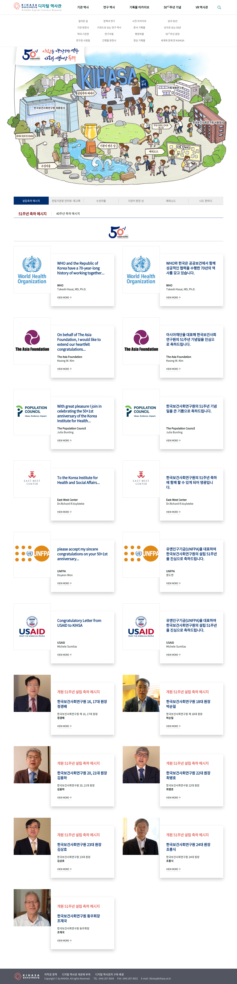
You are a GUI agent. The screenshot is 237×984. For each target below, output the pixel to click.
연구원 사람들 (83, 40)
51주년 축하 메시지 (33, 213)
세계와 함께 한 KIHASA (172, 40)
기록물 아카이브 (139, 7)
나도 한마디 (205, 201)
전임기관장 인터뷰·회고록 (66, 201)
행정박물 (139, 34)
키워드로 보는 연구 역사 (109, 27)
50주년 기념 (172, 7)
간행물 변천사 (109, 40)
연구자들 (109, 34)
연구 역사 (109, 7)
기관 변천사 (83, 27)
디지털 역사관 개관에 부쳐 (76, 974)
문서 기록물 (139, 27)
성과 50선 (173, 21)
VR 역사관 (202, 7)
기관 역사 (83, 7)
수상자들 (101, 201)
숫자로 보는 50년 (172, 27)
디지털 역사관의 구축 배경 (109, 974)
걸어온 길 (83, 21)
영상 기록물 (139, 40)
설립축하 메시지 (31, 201)
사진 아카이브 (139, 21)
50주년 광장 (173, 34)
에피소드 (171, 201)
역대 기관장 (83, 34)
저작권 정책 (50, 974)
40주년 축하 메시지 (68, 213)
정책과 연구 (109, 21)
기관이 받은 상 (136, 201)
